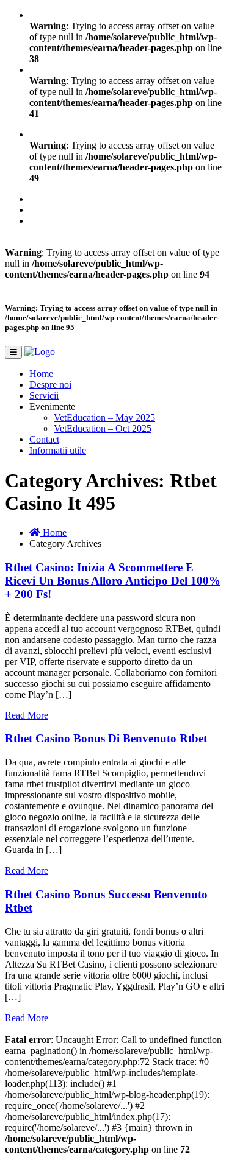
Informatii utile (57, 450)
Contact (44, 439)
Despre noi (50, 384)
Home (41, 373)
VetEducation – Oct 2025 (102, 428)
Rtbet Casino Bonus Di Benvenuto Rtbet (106, 738)
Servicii (44, 395)
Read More (26, 715)
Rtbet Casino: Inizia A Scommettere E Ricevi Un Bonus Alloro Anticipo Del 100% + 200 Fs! (112, 580)
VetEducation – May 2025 (104, 417)
